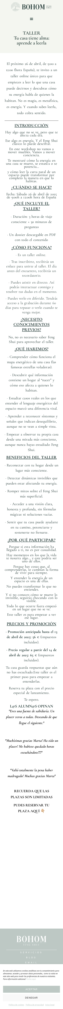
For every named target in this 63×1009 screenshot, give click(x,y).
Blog (31, 957)
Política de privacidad (35, 1004)
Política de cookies (16, 1004)
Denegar (31, 997)
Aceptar (31, 989)
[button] (31, 18)
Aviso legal (49, 1004)
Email (31, 962)
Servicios (31, 952)
